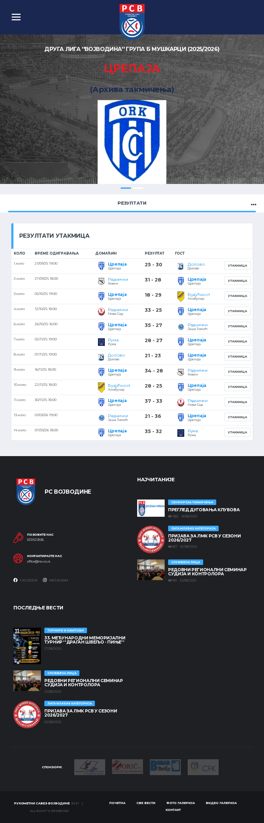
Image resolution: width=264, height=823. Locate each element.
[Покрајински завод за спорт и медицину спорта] (89, 767)
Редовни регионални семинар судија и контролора (207, 571)
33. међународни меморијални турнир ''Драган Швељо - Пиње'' (84, 640)
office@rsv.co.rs (38, 561)
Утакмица (237, 265)
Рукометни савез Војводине (42, 803)
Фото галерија (180, 803)
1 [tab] (126, 188)
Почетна (117, 803)
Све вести (145, 803)
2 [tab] (138, 188)
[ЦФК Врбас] (203, 767)
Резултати (132, 203)
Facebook (28, 580)
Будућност (199, 294)
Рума (113, 339)
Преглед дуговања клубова (204, 509)
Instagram (58, 580)
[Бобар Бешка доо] (165, 767)
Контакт (173, 810)
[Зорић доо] (127, 766)
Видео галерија (221, 803)
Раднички (118, 279)
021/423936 (35, 540)
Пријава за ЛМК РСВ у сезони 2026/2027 (204, 538)
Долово (196, 264)
